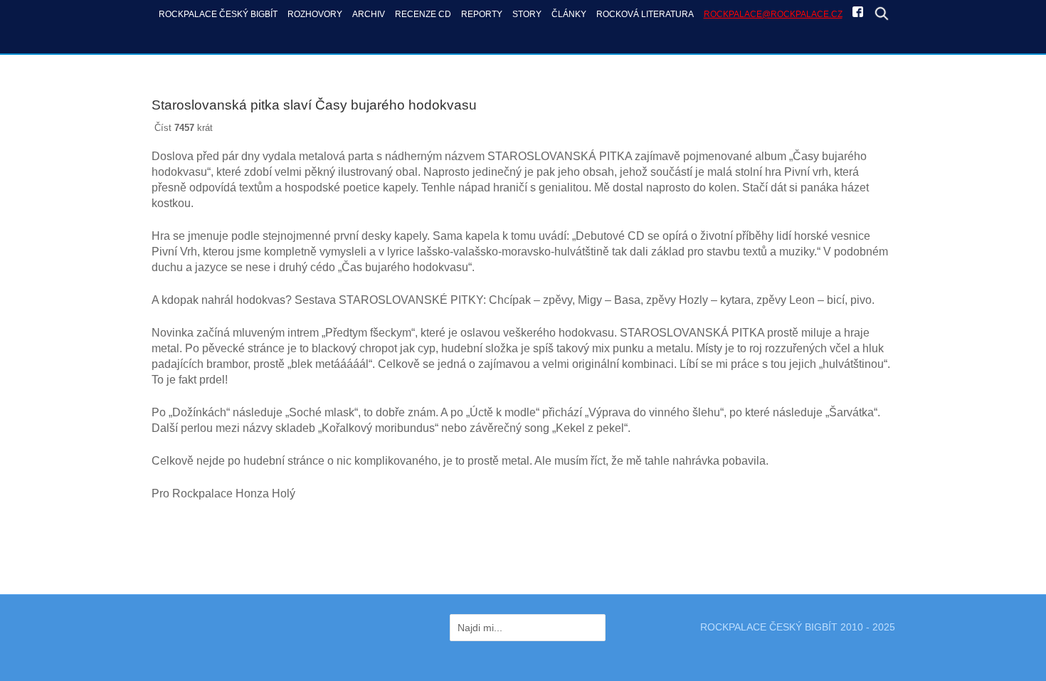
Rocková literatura (645, 14)
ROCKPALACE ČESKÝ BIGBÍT (218, 14)
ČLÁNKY (568, 14)
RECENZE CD (423, 14)
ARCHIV (368, 14)
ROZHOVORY (314, 14)
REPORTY (481, 14)
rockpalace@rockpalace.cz (773, 14)
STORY (527, 14)
